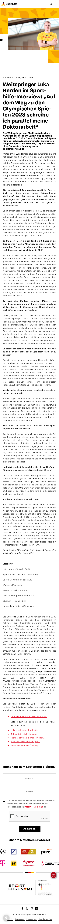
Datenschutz (31, 919)
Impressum (19, 919)
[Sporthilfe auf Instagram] (32, 908)
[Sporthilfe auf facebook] (22, 908)
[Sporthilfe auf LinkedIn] (36, 908)
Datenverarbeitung (33, 806)
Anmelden (29, 828)
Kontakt (10, 919)
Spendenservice (45, 919)
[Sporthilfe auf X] (27, 908)
